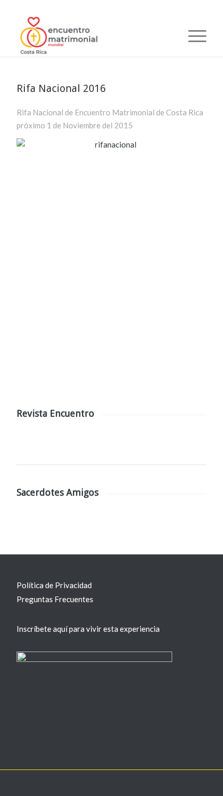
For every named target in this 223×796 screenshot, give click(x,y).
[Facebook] (167, 783)
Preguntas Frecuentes (55, 599)
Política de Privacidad (54, 585)
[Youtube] (183, 783)
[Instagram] (198, 783)
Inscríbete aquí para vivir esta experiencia (88, 628)
